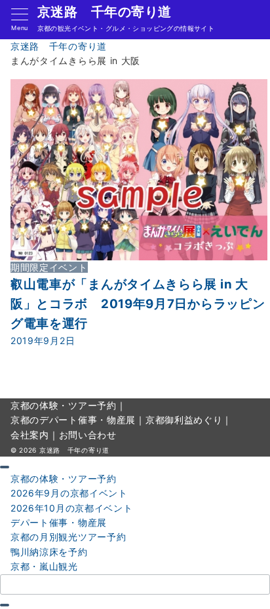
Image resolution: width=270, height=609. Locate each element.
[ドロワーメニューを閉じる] (4, 467)
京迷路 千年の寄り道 (104, 11)
